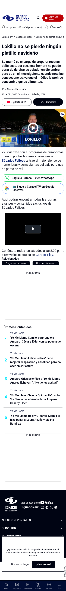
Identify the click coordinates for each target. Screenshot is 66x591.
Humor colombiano (45, 263)
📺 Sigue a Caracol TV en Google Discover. (33, 188)
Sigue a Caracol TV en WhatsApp (33, 178)
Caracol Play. (44, 255)
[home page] (15, 18)
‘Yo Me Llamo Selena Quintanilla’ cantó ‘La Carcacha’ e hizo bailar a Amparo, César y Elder (35, 399)
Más (59, 588)
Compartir (51, 102)
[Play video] (33, 128)
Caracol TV (7, 37)
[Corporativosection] (61, 536)
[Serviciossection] (61, 528)
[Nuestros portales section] (61, 520)
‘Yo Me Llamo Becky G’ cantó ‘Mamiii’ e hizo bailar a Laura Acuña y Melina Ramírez (35, 419)
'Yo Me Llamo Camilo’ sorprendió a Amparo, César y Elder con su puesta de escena (35, 341)
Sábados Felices (24, 37)
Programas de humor (15, 263)
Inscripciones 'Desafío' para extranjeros (25, 27)
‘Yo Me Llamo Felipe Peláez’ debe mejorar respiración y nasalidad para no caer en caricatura (35, 362)
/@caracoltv (19, 101)
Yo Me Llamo (17, 333)
